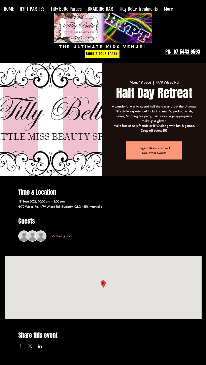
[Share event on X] (30, 346)
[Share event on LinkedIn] (40, 346)
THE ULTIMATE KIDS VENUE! (102, 46)
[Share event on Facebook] (20, 346)
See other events (154, 153)
